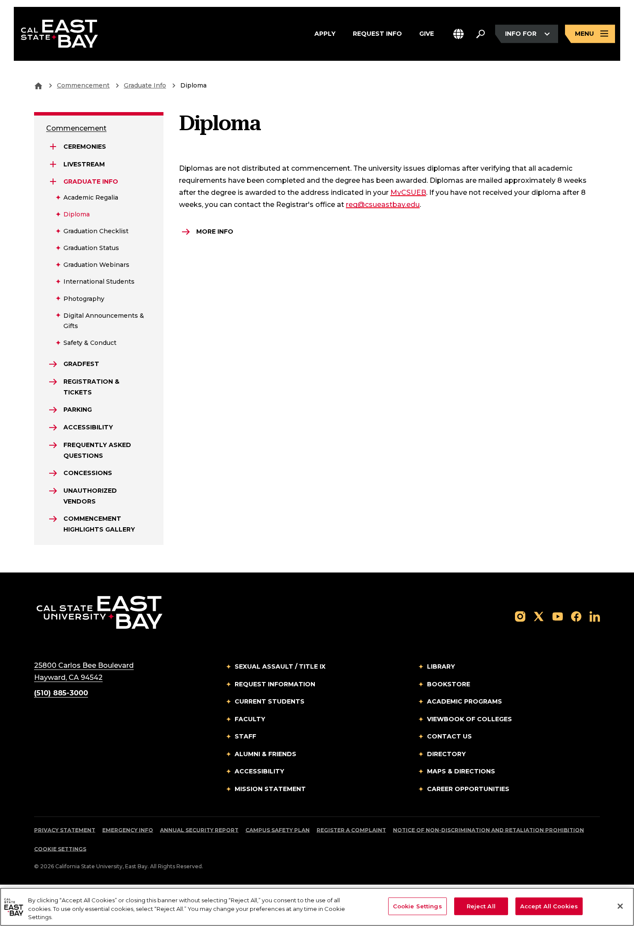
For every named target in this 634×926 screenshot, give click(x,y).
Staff (245, 736)
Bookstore (448, 684)
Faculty (250, 719)
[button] (458, 34)
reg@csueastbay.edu (383, 204)
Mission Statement (270, 789)
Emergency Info (127, 830)
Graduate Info (145, 85)
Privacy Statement (64, 830)
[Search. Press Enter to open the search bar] (480, 34)
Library (441, 666)
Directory (446, 754)
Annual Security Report (199, 830)
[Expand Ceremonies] (53, 146)
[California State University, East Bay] (99, 612)
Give (426, 33)
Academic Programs (464, 701)
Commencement (83, 85)
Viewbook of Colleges (469, 719)
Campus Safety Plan (277, 830)
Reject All (481, 905)
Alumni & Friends (265, 754)
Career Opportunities (468, 789)
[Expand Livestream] (53, 164)
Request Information (275, 684)
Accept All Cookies (549, 905)
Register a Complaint (351, 830)
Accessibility (259, 771)
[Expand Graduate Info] (53, 181)
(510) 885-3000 (61, 693)
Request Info (377, 33)
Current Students (269, 701)
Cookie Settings (60, 849)
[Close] (620, 906)
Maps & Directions (461, 771)
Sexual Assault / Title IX (280, 666)
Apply (325, 33)
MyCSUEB (408, 192)
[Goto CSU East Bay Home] (38, 85)
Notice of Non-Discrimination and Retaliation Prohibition (488, 830)
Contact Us (449, 736)
